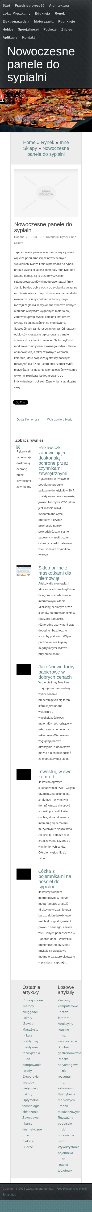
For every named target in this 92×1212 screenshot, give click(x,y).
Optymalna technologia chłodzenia (31, 1106)
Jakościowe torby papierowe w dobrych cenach (56, 672)
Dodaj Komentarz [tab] (28, 419)
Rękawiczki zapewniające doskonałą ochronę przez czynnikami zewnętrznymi (53, 460)
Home (29, 142)
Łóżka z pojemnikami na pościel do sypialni (54, 879)
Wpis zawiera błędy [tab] (59, 419)
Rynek (47, 142)
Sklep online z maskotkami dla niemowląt (54, 573)
